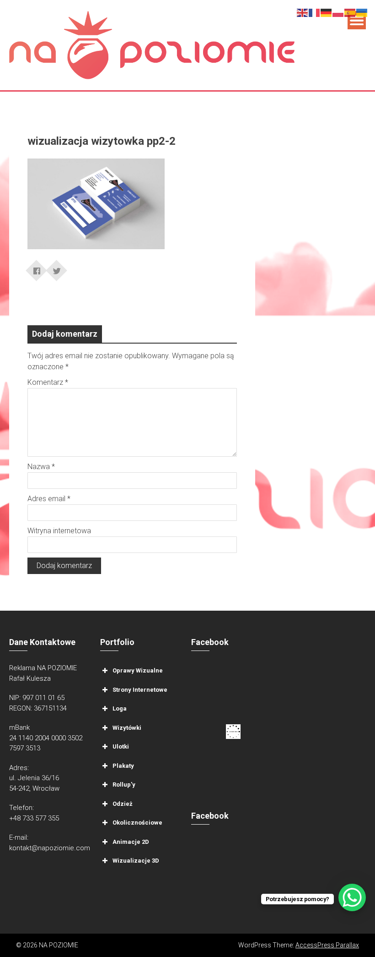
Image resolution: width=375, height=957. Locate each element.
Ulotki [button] (120, 746)
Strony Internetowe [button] (139, 689)
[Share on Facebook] (36, 267)
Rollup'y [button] (123, 784)
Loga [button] (119, 708)
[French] (315, 12)
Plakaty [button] (123, 765)
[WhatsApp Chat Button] (352, 897)
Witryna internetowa (59, 530)
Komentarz (47, 382)
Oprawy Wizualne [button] (137, 670)
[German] (326, 12)
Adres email (48, 498)
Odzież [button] (122, 803)
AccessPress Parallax (327, 945)
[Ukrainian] (362, 12)
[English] (303, 12)
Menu (357, 20)
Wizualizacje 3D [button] (135, 860)
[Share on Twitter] (57, 267)
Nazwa (41, 466)
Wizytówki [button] (126, 727)
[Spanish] (350, 12)
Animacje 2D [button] (130, 841)
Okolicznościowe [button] (137, 822)
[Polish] (338, 12)
